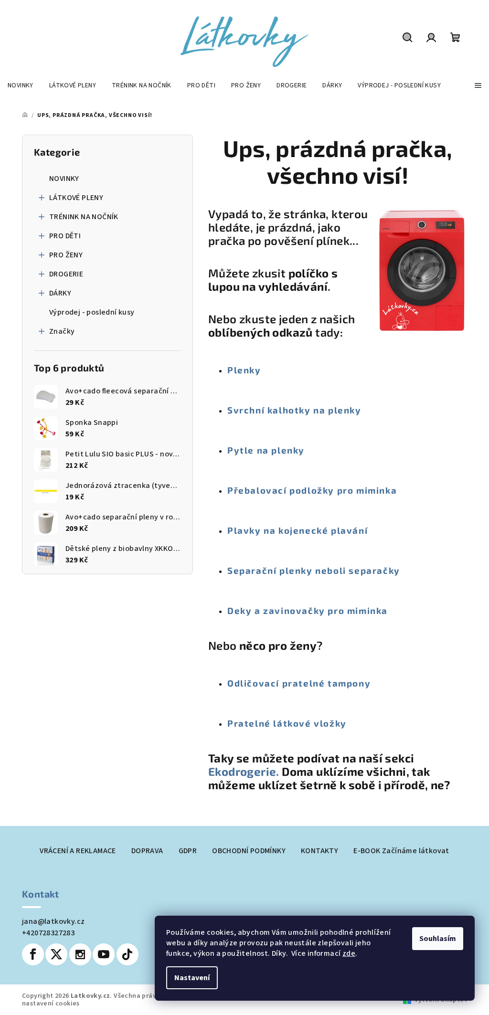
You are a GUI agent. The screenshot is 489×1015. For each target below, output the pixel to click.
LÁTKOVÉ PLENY (76, 197)
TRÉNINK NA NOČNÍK (83, 216)
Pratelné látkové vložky (287, 723)
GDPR (188, 851)
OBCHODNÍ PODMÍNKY (249, 851)
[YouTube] (104, 954)
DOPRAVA (147, 851)
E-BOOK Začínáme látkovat (401, 851)
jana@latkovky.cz (53, 921)
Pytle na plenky (266, 449)
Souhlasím (437, 938)
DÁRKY (60, 293)
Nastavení (192, 978)
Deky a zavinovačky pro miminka (307, 610)
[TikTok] (127, 954)
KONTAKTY (319, 851)
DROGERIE (66, 274)
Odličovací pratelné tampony (299, 682)
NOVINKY (64, 178)
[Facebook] (33, 954)
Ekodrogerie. (245, 771)
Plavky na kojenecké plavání (297, 530)
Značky (61, 331)
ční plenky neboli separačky (331, 570)
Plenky (244, 369)
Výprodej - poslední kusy (92, 312)
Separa (244, 570)
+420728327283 (48, 933)
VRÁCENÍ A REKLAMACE (78, 851)
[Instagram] (80, 954)
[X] (56, 954)
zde (348, 953)
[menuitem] (20, 85)
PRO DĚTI (65, 236)
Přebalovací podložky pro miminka (312, 490)
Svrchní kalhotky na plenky (294, 409)
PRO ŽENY (66, 255)
